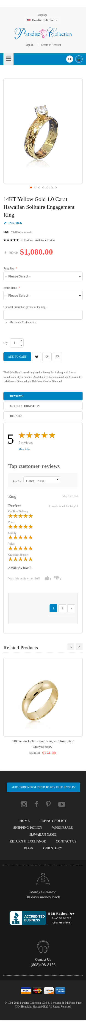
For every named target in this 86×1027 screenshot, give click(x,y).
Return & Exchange (28, 841)
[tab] (43, 396)
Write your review (42, 746)
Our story (52, 848)
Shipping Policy (27, 827)
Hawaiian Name (43, 834)
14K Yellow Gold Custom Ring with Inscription (43, 741)
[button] (31, 187)
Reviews (16, 396)
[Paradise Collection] (43, 33)
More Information (25, 406)
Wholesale (62, 827)
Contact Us (66, 841)
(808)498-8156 (43, 964)
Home (24, 821)
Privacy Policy (53, 821)
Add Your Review (45, 240)
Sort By (16, 481)
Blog (28, 848)
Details (16, 416)
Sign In (29, 44)
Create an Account (51, 44)
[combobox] (69, 59)
